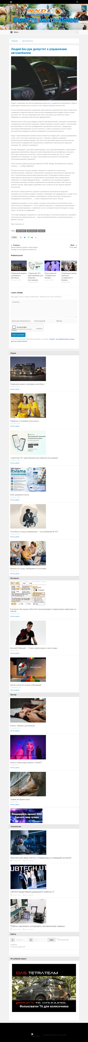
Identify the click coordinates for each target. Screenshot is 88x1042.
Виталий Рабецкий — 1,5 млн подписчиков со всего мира (33, 648)
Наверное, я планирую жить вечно (24, 421)
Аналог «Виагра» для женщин (22, 726)
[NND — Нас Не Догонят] (44, 11)
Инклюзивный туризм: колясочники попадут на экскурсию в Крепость (24, 247)
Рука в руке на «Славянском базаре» (50, 275)
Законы (41, 231)
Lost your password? (18, 947)
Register (14, 945)
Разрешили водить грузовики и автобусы (19, 275)
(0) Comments (29, 860)
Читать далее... (15, 389)
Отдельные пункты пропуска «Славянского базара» (69, 276)
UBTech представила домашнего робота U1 (32, 892)
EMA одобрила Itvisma (19, 495)
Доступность (27, 41)
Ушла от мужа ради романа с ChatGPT (26, 763)
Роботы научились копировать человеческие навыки (38, 926)
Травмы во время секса (20, 799)
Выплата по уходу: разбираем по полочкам (28, 569)
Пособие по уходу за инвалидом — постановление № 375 (34, 532)
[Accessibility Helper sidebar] (84, 8)
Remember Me (63, 940)
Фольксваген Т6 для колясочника (44, 1006)
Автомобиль (21, 231)
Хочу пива (73, 246)
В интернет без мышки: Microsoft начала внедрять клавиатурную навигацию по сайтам (43, 610)
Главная (14, 41)
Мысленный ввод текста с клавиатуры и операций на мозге (41, 858)
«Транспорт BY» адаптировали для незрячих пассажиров (34, 458)
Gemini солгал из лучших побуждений (25, 685)
